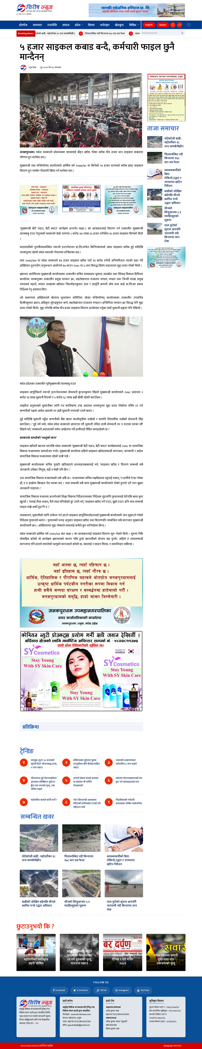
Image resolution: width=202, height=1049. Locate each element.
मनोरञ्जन (104, 25)
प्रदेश (77, 25)
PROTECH (177, 1045)
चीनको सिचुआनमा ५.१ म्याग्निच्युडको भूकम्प (77, 903)
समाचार (37, 25)
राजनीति (52, 25)
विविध (132, 25)
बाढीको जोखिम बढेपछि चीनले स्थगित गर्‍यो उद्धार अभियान (38, 903)
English (149, 25)
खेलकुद (119, 25)
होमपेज (23, 25)
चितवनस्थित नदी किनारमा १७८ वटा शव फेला (78, 33)
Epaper (162, 25)
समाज (65, 25)
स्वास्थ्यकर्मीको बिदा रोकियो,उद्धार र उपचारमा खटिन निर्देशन (134, 33)
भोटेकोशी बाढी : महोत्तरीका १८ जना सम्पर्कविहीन (38, 858)
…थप (36, 1023)
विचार (91, 25)
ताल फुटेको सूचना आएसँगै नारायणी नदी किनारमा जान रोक (122, 905)
